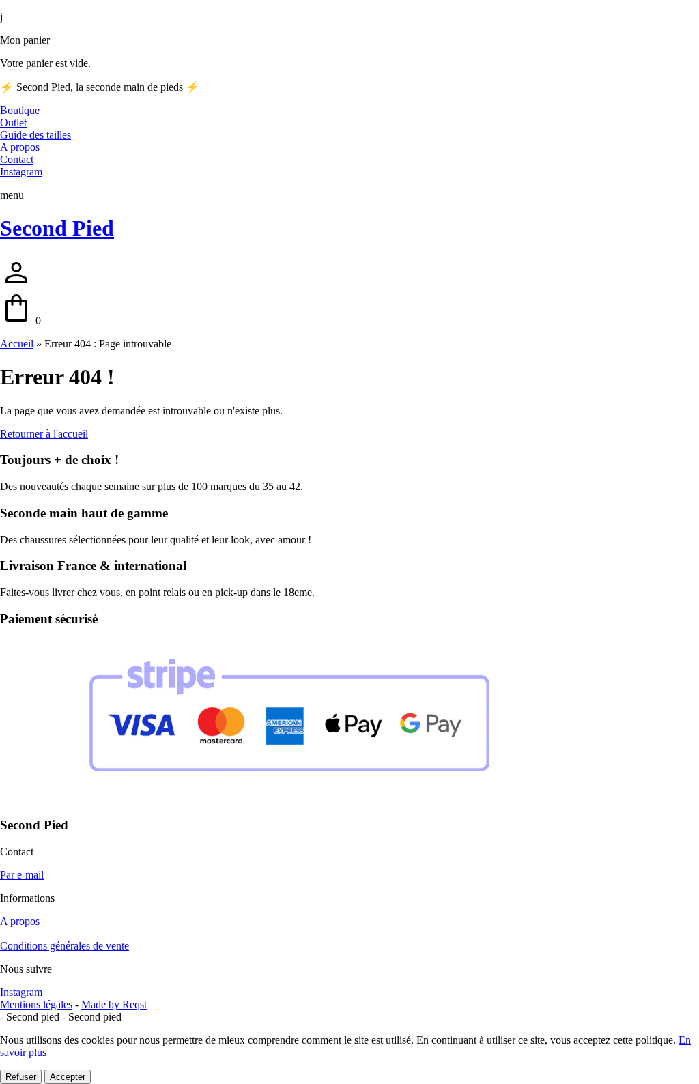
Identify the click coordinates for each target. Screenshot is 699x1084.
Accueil (16, 344)
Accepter (67, 1077)
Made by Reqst (114, 1004)
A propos (20, 921)
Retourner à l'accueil (44, 434)
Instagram (21, 992)
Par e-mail (22, 875)
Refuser (20, 1077)
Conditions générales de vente (64, 946)
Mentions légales (36, 1004)
